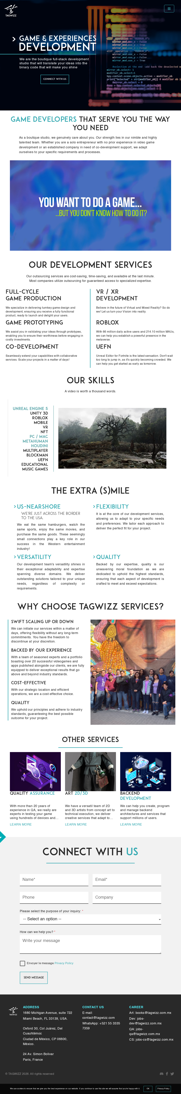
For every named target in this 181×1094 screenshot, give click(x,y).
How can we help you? (38, 932)
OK (148, 1089)
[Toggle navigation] (169, 9)
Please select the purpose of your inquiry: (51, 911)
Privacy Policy (64, 963)
